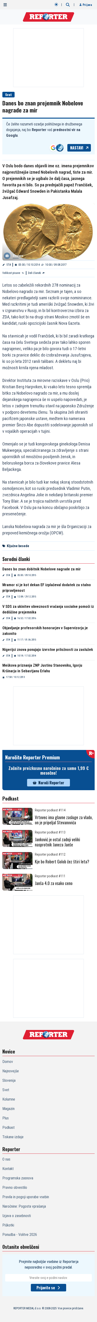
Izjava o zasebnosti (16, 1216)
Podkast (8, 1127)
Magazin (8, 1108)
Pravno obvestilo (14, 1187)
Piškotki (8, 1225)
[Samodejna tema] (56, 4)
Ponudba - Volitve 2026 (19, 1234)
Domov (7, 1061)
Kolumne (8, 1099)
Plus (5, 1118)
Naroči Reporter (51, 782)
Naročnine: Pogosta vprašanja (24, 1206)
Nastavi (76, 148)
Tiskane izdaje (13, 1137)
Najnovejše (10, 1071)
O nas (6, 1159)
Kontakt (8, 1168)
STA (8, 264)
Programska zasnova (17, 1178)
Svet (8, 94)
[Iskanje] (68, 4)
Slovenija (9, 1080)
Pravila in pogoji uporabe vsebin (25, 1197)
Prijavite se (45, 1287)
